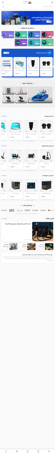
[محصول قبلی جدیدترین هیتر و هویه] (1, 159)
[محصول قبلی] (2, 67)
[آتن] (4, 210)
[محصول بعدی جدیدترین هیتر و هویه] (53, 159)
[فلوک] (35, 210)
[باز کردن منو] (52, 2)
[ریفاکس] (51, 210)
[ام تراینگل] (28, 210)
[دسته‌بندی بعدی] (53, 37)
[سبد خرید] (2, 2)
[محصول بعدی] (52, 67)
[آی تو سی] (20, 210)
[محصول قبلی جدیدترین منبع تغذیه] (1, 189)
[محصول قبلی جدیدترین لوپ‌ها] (1, 129)
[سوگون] (12, 210)
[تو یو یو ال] (43, 210)
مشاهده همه (5, 52)
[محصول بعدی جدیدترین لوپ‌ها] (53, 129)
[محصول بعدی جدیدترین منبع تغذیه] (53, 189)
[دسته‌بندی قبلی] (2, 37)
